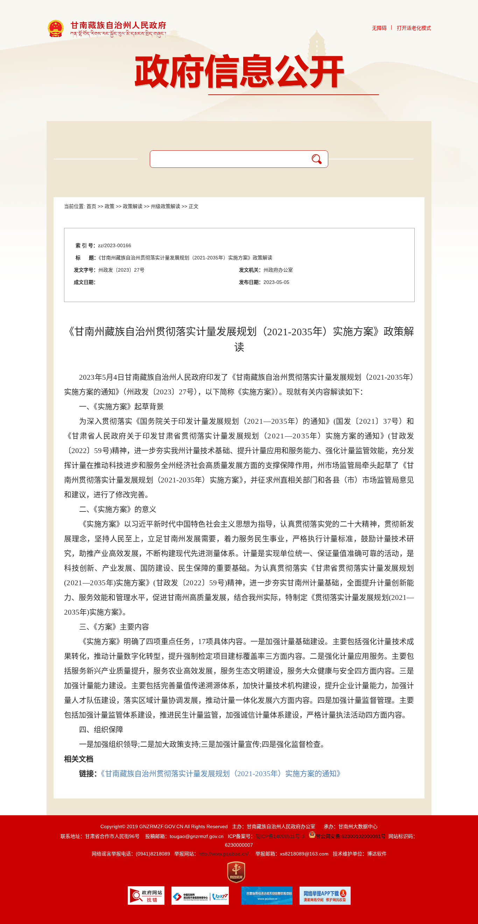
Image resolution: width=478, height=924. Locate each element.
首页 (91, 206)
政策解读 (132, 206)
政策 (109, 206)
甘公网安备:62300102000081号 (351, 836)
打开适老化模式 (414, 28)
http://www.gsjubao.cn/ (223, 854)
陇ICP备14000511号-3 (279, 836)
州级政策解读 (165, 206)
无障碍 (379, 28)
